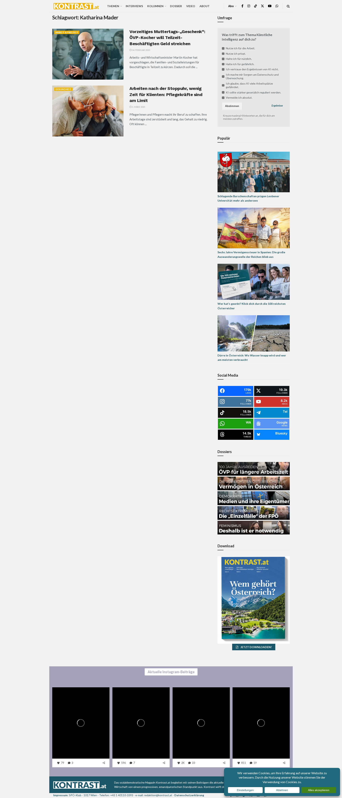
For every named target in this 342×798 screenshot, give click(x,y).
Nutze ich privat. (236, 53)
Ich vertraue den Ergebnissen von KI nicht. (252, 69)
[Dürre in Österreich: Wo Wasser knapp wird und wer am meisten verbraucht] (254, 333)
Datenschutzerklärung (189, 795)
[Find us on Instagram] (248, 6)
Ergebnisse (277, 105)
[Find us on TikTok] (255, 6)
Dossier (176, 6)
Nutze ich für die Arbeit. (240, 48)
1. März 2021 (138, 107)
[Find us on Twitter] (262, 6)
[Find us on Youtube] (270, 6)
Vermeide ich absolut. (239, 97)
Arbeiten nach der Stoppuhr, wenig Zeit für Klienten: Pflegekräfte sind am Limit (165, 94)
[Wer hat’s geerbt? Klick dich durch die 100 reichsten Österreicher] (254, 281)
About (205, 6)
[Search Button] (288, 6)
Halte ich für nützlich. (239, 58)
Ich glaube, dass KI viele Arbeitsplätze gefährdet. (249, 85)
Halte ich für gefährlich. (240, 64)
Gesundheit (63, 89)
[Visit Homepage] (76, 6)
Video (190, 6)
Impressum (60, 795)
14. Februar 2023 (141, 50)
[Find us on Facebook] (242, 6)
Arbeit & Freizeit (66, 32)
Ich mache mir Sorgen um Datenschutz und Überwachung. (252, 76)
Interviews (134, 6)
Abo (231, 6)
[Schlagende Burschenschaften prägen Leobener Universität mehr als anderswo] (254, 171)
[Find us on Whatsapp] (277, 6)
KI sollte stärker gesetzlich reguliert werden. (253, 92)
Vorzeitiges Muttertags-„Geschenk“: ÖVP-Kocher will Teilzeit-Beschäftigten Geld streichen (167, 37)
